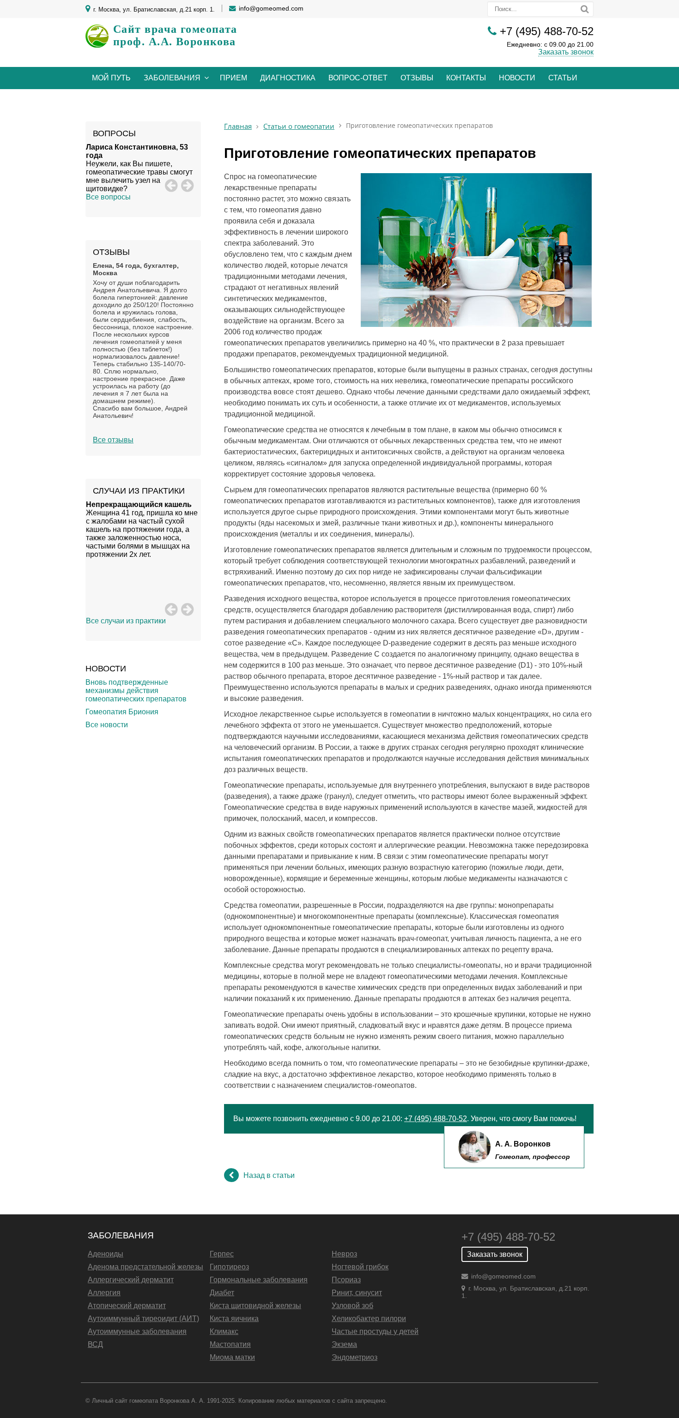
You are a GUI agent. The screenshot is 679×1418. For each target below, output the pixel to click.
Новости (517, 78)
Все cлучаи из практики (126, 621)
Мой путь (111, 78)
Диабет (222, 1293)
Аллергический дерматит (131, 1280)
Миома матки (232, 1357)
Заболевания (172, 78)
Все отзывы (113, 440)
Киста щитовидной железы (255, 1305)
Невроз (344, 1254)
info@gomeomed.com (271, 8)
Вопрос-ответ (358, 78)
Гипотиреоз (229, 1267)
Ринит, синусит (357, 1293)
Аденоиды (105, 1254)
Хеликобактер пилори (369, 1318)
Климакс (224, 1331)
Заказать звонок (566, 52)
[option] (143, 168)
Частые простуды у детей (375, 1331)
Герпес (222, 1254)
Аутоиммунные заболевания (137, 1331)
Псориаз (346, 1280)
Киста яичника (234, 1318)
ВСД (95, 1344)
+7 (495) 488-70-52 (547, 31)
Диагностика (287, 78)
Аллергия (104, 1293)
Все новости (106, 725)
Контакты (466, 78)
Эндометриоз (354, 1357)
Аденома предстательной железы (145, 1267)
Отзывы (416, 78)
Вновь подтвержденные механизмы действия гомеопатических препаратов (136, 690)
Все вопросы (108, 197)
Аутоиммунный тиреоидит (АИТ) (143, 1318)
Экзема (344, 1344)
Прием (233, 78)
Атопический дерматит (127, 1305)
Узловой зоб (352, 1305)
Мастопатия (230, 1344)
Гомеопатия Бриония (121, 712)
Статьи (562, 78)
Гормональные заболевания (259, 1280)
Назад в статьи (269, 1175)
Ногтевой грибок (360, 1267)
